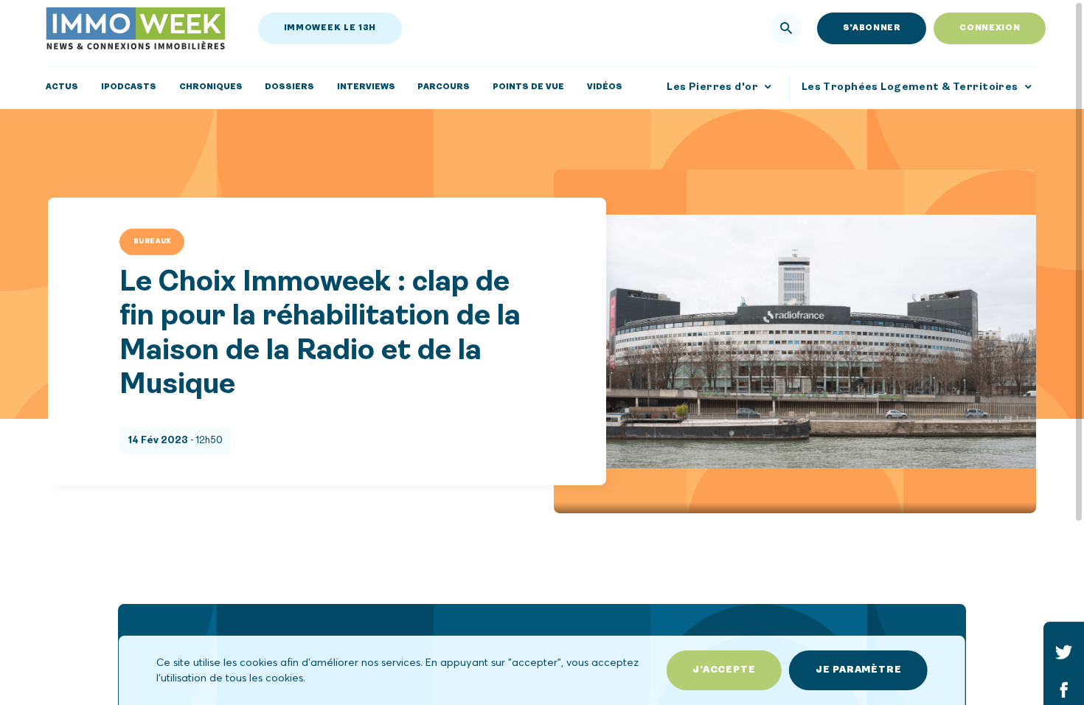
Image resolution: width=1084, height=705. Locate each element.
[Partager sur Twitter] (1064, 651)
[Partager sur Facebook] (1064, 689)
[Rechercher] (786, 28)
